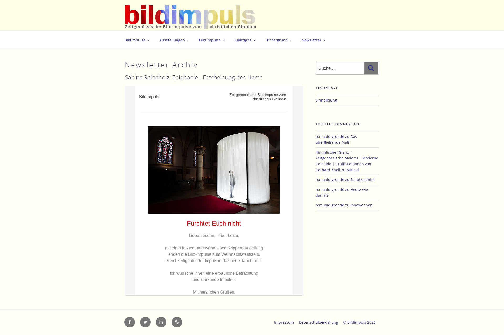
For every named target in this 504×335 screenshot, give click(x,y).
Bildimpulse (134, 40)
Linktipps (243, 40)
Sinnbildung (326, 100)
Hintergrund (276, 40)
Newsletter (311, 40)
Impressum (284, 322)
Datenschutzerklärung (318, 322)
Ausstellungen (172, 40)
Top (491, 322)
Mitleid (352, 169)
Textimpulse (210, 40)
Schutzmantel (362, 179)
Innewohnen (361, 205)
